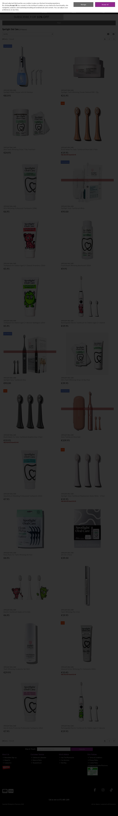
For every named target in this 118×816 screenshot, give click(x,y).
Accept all (105, 4)
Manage (83, 4)
